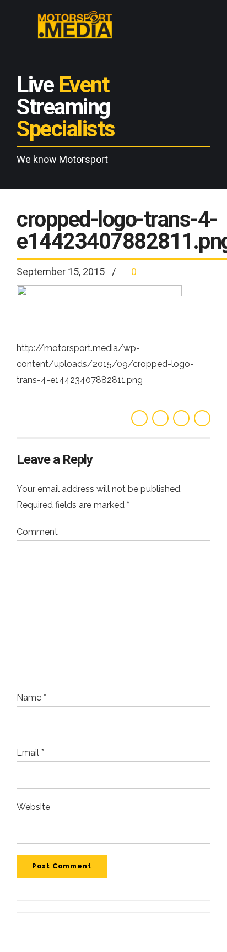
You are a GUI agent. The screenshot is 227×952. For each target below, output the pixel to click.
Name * (31, 697)
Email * (30, 752)
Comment (37, 532)
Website (33, 807)
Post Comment (61, 866)
